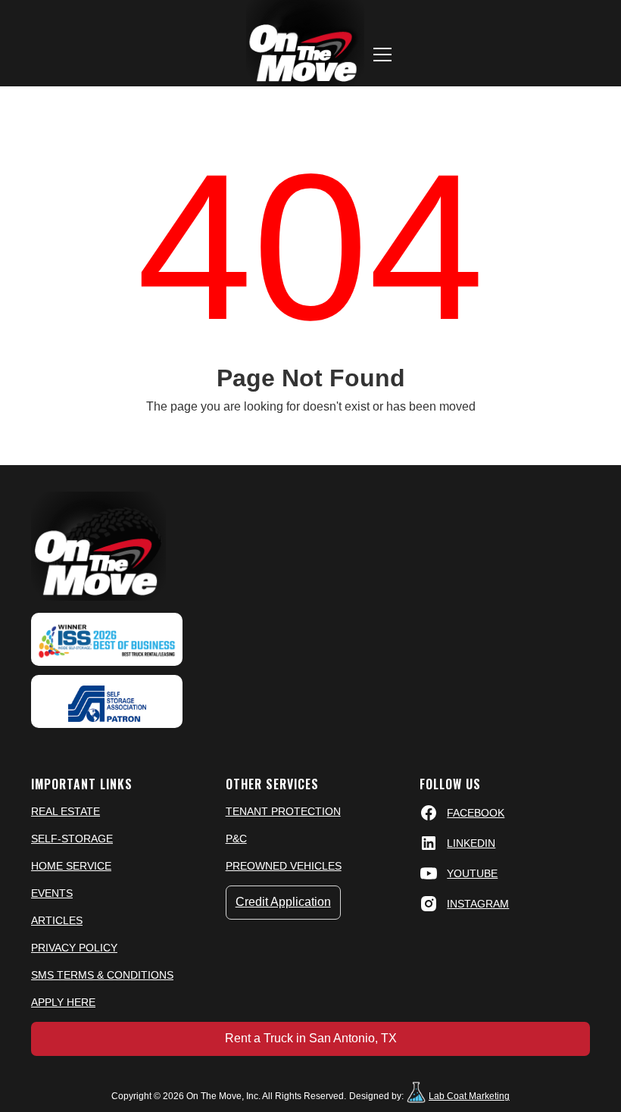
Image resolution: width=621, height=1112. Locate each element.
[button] (382, 54)
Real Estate (65, 811)
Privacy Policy (74, 948)
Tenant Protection (283, 811)
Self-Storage (72, 838)
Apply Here (63, 1002)
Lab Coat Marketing (469, 1096)
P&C (236, 838)
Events (52, 893)
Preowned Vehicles (284, 866)
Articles (57, 920)
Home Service (71, 866)
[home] (305, 43)
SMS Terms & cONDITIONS (102, 975)
